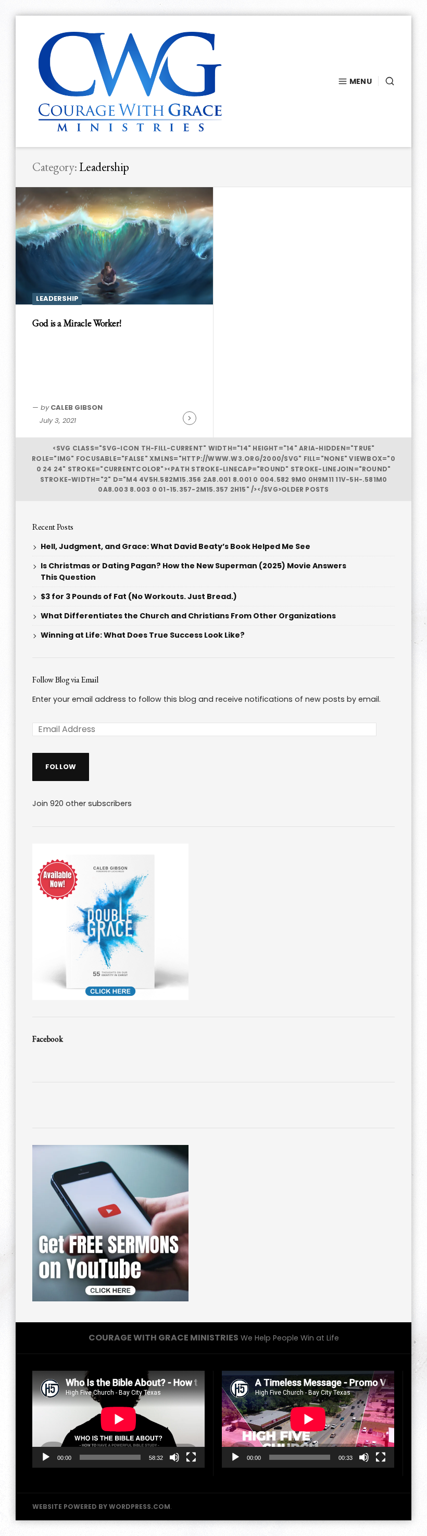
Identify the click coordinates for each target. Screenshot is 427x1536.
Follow (61, 767)
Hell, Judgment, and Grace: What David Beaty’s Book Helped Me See (175, 546)
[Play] (46, 1457)
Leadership (57, 298)
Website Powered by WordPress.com (101, 1506)
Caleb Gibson (77, 407)
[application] (118, 1419)
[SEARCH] (386, 81)
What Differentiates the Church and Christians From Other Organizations (188, 616)
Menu (360, 81)
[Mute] (174, 1457)
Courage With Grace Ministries (163, 1338)
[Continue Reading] (189, 418)
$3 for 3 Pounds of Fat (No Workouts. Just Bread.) (139, 596)
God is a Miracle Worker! (76, 323)
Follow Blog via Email (65, 679)
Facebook (47, 1038)
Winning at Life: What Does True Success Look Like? (143, 635)
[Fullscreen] (191, 1457)
